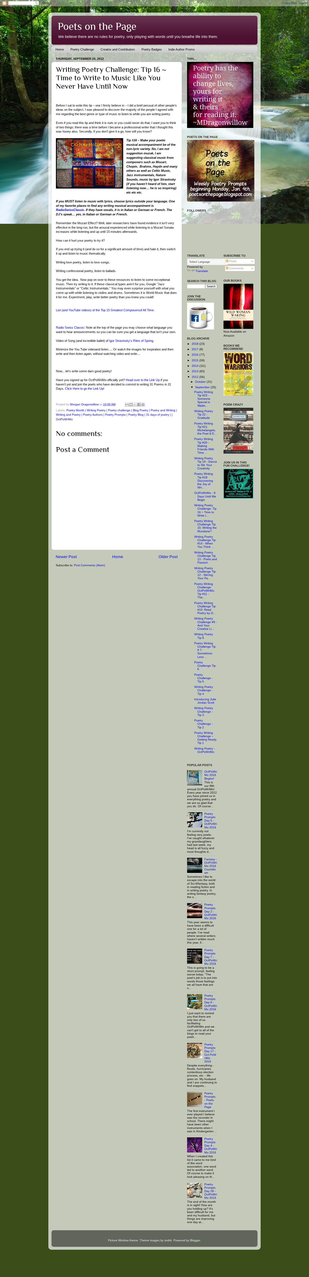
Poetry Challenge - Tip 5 (203, 678)
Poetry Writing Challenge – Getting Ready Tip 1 (205, 738)
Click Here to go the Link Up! (84, 388)
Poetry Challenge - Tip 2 (203, 724)
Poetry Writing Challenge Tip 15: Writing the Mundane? (205, 526)
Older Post (168, 557)
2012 (195, 377)
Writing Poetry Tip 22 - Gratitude (203, 414)
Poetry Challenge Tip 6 (205, 666)
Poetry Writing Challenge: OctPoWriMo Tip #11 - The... (204, 590)
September (203, 387)
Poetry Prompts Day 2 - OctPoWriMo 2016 (210, 911)
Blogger (195, 1240)
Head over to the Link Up (143, 380)
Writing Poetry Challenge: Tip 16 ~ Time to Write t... (205, 510)
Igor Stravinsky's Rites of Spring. (131, 340)
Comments (236, 268)
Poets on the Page (97, 26)
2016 (195, 354)
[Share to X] (135, 404)
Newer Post (66, 557)
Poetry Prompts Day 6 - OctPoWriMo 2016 (210, 1002)
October (201, 381)
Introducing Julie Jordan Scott (205, 701)
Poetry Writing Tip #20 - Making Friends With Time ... (204, 445)
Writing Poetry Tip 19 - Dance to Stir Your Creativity (205, 463)
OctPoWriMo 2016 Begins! (210, 775)
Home (59, 49)
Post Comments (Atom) (89, 565)
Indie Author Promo (181, 49)
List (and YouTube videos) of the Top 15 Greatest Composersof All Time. (105, 310)
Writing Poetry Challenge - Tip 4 (203, 690)
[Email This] (127, 404)
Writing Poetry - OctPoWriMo (204, 750)
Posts (232, 261)
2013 (195, 371)
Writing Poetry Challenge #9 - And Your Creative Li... (205, 623)
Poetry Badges (151, 49)
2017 (195, 349)
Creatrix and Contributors (117, 49)
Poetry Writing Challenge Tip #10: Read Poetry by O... (205, 608)
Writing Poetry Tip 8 (203, 636)
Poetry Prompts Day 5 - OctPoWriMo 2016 (210, 820)
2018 (195, 343)
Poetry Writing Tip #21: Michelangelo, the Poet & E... (205, 428)
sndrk (168, 1240)
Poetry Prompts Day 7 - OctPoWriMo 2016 (210, 957)
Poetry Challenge (82, 49)
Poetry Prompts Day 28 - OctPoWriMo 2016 (210, 1191)
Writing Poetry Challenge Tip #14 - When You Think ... (205, 542)
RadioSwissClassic (70, 210)
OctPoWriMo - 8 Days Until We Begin (205, 496)
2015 (195, 360)
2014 (195, 365)
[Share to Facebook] (139, 404)
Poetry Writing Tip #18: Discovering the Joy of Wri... (203, 480)
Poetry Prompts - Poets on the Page (209, 1100)
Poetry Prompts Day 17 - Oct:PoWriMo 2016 (210, 1053)
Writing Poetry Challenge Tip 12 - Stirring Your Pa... (205, 573)
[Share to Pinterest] (143, 404)
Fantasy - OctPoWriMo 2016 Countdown (210, 866)
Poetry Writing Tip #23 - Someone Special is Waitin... (203, 399)
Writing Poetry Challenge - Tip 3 (203, 711)
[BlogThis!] (131, 404)
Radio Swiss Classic (70, 327)
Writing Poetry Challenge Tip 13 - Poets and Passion (205, 557)
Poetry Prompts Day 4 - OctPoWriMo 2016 (210, 1145)
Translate (201, 271)
